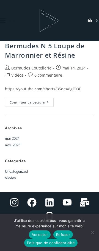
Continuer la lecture (32, 101)
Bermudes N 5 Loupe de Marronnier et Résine (45, 50)
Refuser (63, 234)
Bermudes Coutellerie (31, 68)
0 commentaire (48, 75)
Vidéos (17, 75)
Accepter (40, 234)
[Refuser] (92, 232)
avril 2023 (12, 145)
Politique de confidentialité (51, 243)
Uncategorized (16, 171)
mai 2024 (12, 138)
